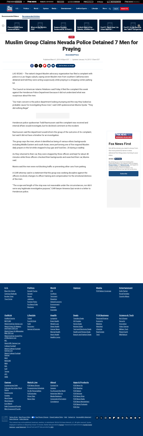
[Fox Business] (46, 1)
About (53, 382)
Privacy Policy (113, 165)
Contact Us (71, 417)
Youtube (109, 418)
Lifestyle (95, 8)
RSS (126, 418)
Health (53, 315)
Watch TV (124, 9)
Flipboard (44, 65)
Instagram (105, 418)
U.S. (17, 8)
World (36, 8)
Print (49, 65)
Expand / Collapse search (110, 9)
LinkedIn (118, 418)
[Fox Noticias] (114, 2)
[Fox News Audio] (74, 1)
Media (54, 8)
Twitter (36, 65)
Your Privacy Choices (41, 417)
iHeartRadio (139, 418)
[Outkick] (100, 2)
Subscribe (123, 174)
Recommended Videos (10, 16)
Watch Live (32, 382)
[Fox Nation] (60, 2)
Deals (75, 315)
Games (7, 382)
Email (53, 65)
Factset (61, 425)
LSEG (51, 427)
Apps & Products (81, 382)
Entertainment (66, 8)
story (71, 37)
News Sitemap (13, 419)
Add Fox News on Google (66, 65)
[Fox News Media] (32, 2)
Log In (116, 9)
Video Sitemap (23, 419)
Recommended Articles (31, 16)
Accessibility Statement (83, 417)
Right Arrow (139, 25)
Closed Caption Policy (56, 417)
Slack (122, 418)
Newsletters (131, 418)
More (105, 8)
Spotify (135, 418)
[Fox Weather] (88, 2)
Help (65, 417)
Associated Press (72, 55)
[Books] (132, 2)
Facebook (32, 65)
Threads (40, 65)
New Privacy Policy (24, 417)
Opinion (45, 8)
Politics (26, 8)
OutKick (8, 315)
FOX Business (102, 315)
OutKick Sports (81, 8)
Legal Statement (21, 427)
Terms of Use (124, 165)
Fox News (9, 8)
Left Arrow (3, 25)
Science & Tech (126, 315)
